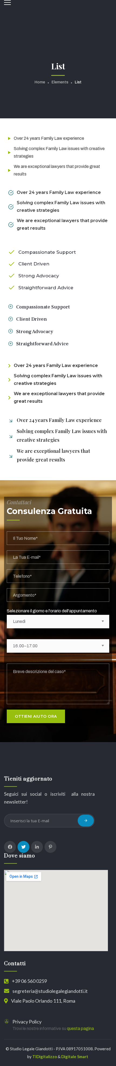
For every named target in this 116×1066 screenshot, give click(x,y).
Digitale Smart (74, 1056)
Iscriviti (86, 821)
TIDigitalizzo (44, 1056)
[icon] (10, 847)
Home (40, 82)
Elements (60, 82)
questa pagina (80, 1028)
